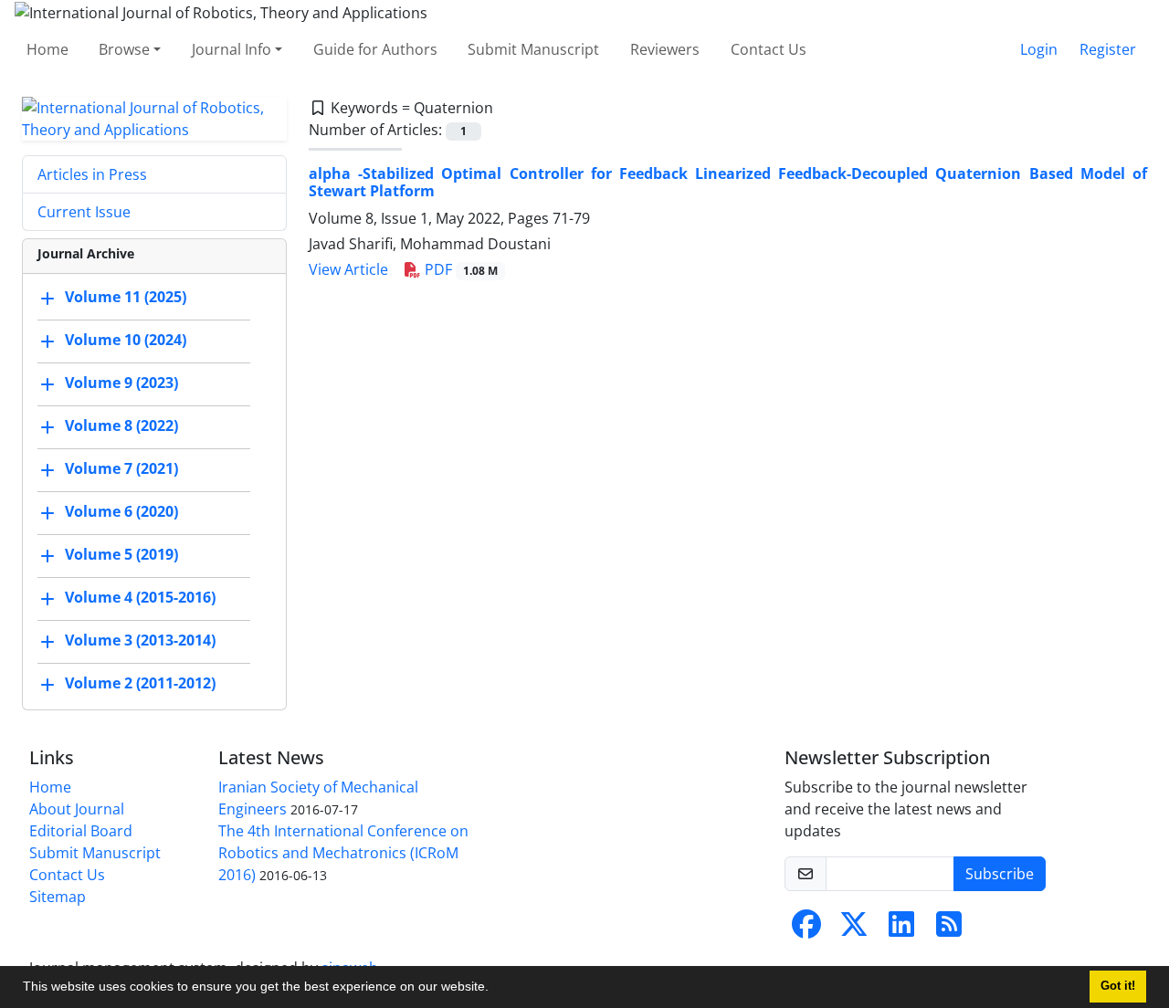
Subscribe (999, 874)
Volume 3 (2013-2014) (140, 640)
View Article (348, 269)
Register (1107, 49)
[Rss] (949, 929)
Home (47, 49)
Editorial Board (80, 831)
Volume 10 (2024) (125, 340)
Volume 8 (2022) (121, 425)
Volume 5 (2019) (121, 554)
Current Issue (84, 212)
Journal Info (231, 49)
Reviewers (665, 49)
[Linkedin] (901, 929)
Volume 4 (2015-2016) (140, 597)
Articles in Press (92, 174)
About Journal (76, 809)
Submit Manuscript (533, 49)
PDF (459, 269)
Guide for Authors (375, 49)
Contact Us (768, 49)
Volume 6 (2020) (121, 511)
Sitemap (57, 897)
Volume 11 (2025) (125, 297)
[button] (495, 989)
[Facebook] (806, 929)
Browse (124, 49)
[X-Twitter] (854, 929)
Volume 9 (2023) (121, 383)
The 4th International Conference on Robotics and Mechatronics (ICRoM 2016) (343, 853)
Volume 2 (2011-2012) (140, 683)
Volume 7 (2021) (121, 468)
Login (1039, 49)
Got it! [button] (1118, 986)
